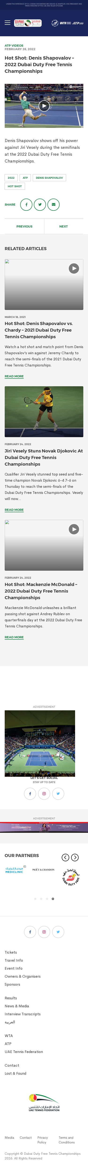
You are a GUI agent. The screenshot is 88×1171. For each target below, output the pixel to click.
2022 (11, 177)
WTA (9, 1035)
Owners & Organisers (23, 976)
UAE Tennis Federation (24, 1051)
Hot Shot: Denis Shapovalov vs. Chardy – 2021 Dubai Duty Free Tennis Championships (39, 330)
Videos (17, 45)
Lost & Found (15, 1073)
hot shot (15, 186)
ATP (8, 45)
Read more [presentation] (14, 376)
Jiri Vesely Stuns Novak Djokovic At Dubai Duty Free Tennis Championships (44, 457)
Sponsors (12, 984)
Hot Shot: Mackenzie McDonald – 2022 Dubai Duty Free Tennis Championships (41, 591)
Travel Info (14, 960)
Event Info (14, 968)
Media (9, 1137)
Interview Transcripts (23, 1014)
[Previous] (65, 857)
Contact (12, 1065)
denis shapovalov (49, 177)
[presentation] (44, 284)
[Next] (75, 857)
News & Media (17, 1006)
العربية (10, 1022)
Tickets (11, 952)
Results (11, 998)
